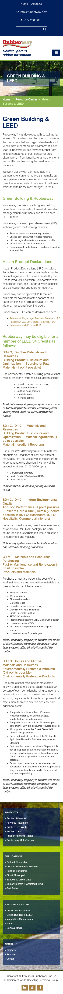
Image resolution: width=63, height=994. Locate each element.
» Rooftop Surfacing (16, 871)
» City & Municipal (14, 875)
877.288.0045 (33, 20)
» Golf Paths (11, 888)
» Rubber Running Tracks (19, 836)
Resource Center (26, 99)
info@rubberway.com (33, 12)
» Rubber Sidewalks (15, 818)
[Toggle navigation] (56, 53)
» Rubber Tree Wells (16, 827)
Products (11, 812)
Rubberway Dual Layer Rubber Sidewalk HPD (32, 322)
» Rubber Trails (13, 831)
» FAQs (8, 923)
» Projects (10, 950)
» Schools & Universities (18, 880)
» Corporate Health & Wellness (22, 866)
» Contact (10, 959)
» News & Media (14, 928)
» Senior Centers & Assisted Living (24, 884)
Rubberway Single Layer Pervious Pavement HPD (35, 318)
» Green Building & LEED (19, 915)
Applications (13, 856)
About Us (37, 3)
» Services (10, 954)
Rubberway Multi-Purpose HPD (25, 325)
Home (24, 3)
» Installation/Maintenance (19, 919)
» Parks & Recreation (16, 862)
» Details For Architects (17, 910)
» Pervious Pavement (16, 823)
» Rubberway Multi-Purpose (20, 840)
